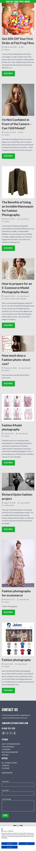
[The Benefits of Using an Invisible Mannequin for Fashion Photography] (18, 182)
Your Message (6, 799)
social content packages (18, 299)
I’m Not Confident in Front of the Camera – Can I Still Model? (17, 124)
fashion (6, 50)
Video (12, 505)
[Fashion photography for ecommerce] (18, 563)
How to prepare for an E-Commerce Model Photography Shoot (17, 288)
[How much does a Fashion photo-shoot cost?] (18, 343)
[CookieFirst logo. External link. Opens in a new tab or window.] (2, 829)
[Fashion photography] (18, 639)
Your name (6, 781)
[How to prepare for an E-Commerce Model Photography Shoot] (18, 269)
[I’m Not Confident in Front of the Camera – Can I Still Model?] (18, 100)
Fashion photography (16, 660)
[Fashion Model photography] (18, 407)
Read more (8, 73)
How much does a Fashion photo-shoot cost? (16, 360)
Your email (6, 790)
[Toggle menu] (32, 9)
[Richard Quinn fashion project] (18, 482)
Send (5, 815)
